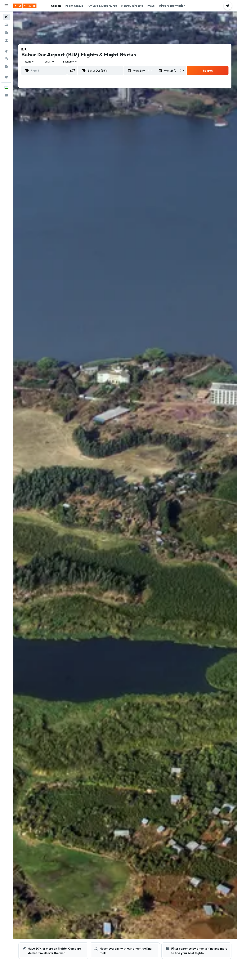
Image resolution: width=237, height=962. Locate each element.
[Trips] (6, 77)
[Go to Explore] (6, 51)
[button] (6, 6)
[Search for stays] (6, 25)
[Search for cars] (6, 32)
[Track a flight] (6, 59)
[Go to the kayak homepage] (24, 6)
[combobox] (28, 61)
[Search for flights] (6, 17)
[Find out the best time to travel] (6, 66)
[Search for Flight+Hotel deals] (6, 40)
